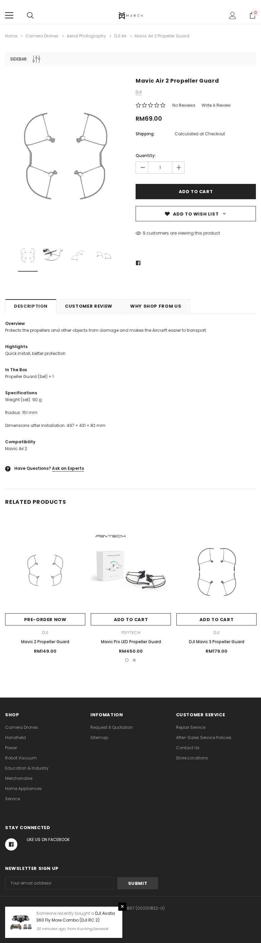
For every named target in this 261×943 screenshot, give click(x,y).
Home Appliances (23, 788)
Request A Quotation (111, 727)
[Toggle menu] (9, 15)
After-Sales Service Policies (203, 737)
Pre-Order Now (45, 619)
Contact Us (187, 748)
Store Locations (192, 758)
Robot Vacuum (21, 758)
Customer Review (88, 306)
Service (12, 799)
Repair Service (190, 727)
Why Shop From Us (155, 306)
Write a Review (216, 105)
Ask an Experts (68, 468)
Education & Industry (27, 768)
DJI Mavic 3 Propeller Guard (216, 642)
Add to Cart (131, 619)
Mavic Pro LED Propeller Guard (131, 642)
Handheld (15, 737)
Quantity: (146, 155)
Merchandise (18, 778)
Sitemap (99, 737)
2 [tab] (134, 660)
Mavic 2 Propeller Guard (45, 642)
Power (11, 748)
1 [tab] (126, 660)
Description (31, 306)
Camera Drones (21, 727)
